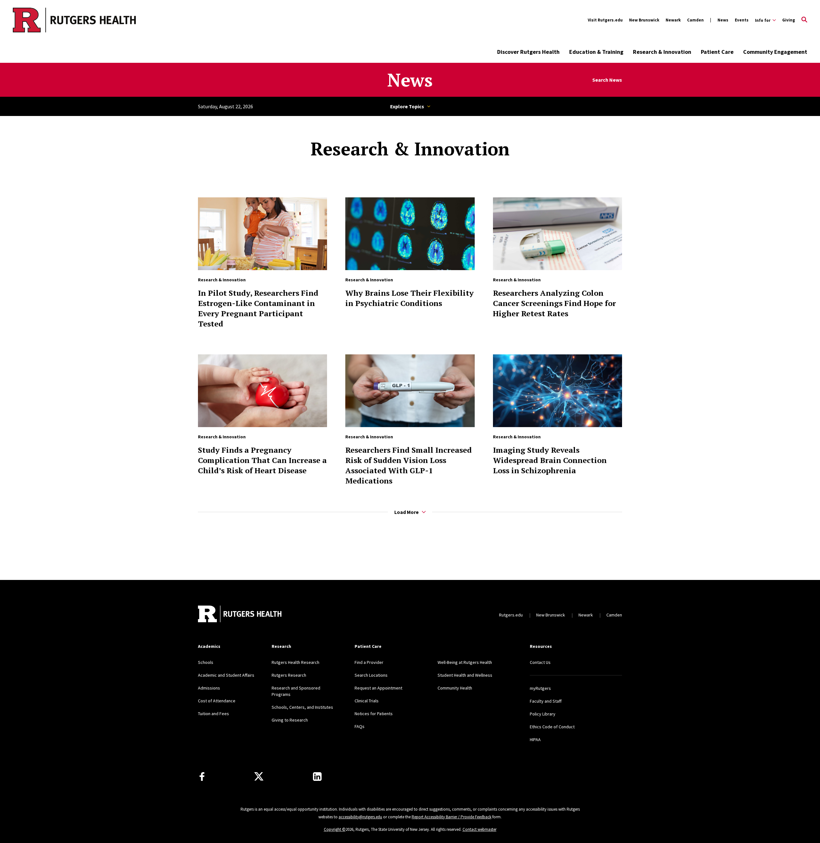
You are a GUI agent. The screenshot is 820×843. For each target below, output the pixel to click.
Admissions (209, 688)
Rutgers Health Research (295, 662)
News (723, 20)
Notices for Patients (374, 713)
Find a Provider (369, 662)
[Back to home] (240, 615)
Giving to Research (290, 720)
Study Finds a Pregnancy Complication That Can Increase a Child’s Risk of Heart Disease (262, 460)
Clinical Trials (367, 701)
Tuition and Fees (213, 713)
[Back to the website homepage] (48, 20)
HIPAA (535, 739)
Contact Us (540, 662)
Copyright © (335, 829)
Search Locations (371, 675)
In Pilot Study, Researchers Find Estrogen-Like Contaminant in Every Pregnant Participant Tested (258, 308)
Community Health (455, 688)
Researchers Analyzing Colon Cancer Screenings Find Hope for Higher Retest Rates (554, 303)
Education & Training (596, 51)
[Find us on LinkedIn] (317, 776)
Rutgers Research (289, 675)
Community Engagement (775, 51)
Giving (788, 20)
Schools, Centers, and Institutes (302, 707)
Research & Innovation (662, 51)
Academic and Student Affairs (226, 675)
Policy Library (542, 714)
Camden (695, 20)
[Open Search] (804, 20)
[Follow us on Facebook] (202, 776)
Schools (205, 662)
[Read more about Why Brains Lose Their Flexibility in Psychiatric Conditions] (409, 233)
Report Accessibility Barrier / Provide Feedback (451, 817)
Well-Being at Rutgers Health (465, 662)
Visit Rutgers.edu (605, 20)
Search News (607, 80)
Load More (406, 512)
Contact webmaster (479, 829)
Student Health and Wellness (465, 675)
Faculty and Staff (546, 701)
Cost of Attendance (216, 701)
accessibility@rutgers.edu (360, 817)
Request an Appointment (378, 688)
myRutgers (540, 688)
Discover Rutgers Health (528, 51)
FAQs (360, 726)
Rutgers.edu (511, 615)
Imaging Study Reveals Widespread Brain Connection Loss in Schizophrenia (550, 460)
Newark (673, 20)
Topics (410, 106)
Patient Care (717, 51)
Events (742, 20)
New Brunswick (644, 20)
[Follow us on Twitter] (259, 776)
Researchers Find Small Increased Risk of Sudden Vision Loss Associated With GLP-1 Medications (408, 465)
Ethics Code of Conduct (552, 727)
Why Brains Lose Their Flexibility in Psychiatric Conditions (409, 298)
